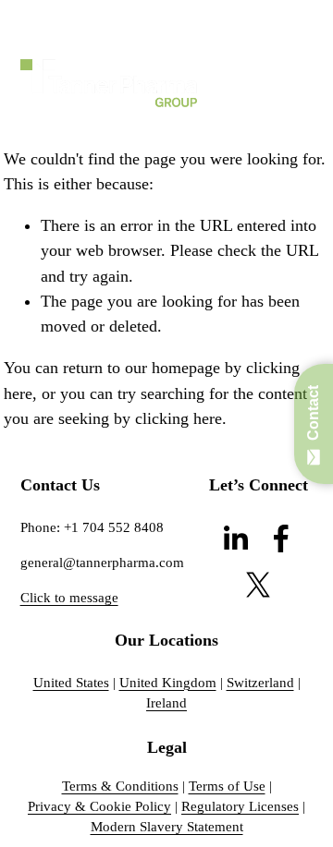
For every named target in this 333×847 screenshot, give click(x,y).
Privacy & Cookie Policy (99, 806)
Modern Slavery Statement (167, 826)
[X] (258, 584)
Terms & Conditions (120, 786)
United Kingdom (167, 682)
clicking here (178, 418)
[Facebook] (281, 538)
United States (71, 682)
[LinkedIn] (235, 538)
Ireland (166, 703)
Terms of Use (227, 786)
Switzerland (260, 682)
